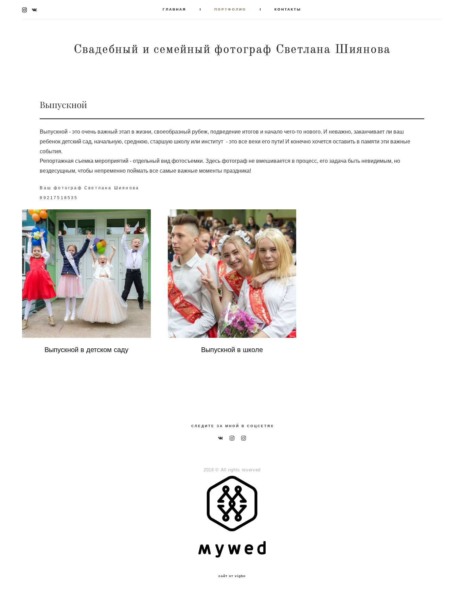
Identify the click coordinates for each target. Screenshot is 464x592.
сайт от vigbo (232, 576)
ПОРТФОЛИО (230, 9)
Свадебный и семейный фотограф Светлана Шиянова (232, 49)
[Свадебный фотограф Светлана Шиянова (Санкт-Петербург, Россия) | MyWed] (231, 556)
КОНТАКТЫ (287, 9)
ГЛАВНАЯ (174, 9)
